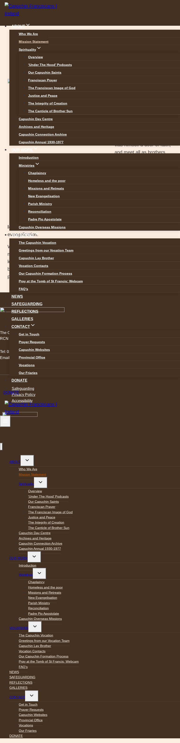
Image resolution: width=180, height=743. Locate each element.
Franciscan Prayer (42, 80)
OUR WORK (18, 558)
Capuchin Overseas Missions (42, 227)
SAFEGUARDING (26, 304)
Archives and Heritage (36, 127)
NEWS (17, 296)
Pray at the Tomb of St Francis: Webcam (51, 281)
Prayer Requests (32, 342)
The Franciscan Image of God (51, 88)
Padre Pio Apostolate (45, 219)
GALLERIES (22, 319)
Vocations (27, 365)
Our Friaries (28, 373)
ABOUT (15, 462)
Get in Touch (29, 334)
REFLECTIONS (24, 311)
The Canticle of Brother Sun (50, 111)
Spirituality (26, 484)
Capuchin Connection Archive (43, 134)
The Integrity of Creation (47, 103)
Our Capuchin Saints (44, 72)
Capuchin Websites (34, 350)
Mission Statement (34, 41)
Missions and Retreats (46, 188)
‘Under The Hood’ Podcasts (50, 65)
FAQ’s (23, 289)
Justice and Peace (42, 95)
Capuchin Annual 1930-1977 (41, 142)
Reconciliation (39, 211)
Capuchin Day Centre (36, 119)
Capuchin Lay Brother (36, 258)
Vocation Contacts (33, 266)
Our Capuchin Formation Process (45, 273)
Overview (35, 57)
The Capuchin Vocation (37, 242)
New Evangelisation (44, 196)
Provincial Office (32, 357)
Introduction (29, 157)
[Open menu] (5, 421)
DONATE (19, 380)
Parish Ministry (40, 204)
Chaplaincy (37, 173)
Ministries (26, 575)
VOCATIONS (18, 628)
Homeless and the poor (46, 181)
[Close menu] (1, 447)
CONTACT (17, 697)
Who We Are (28, 34)
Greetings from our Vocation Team (46, 250)
